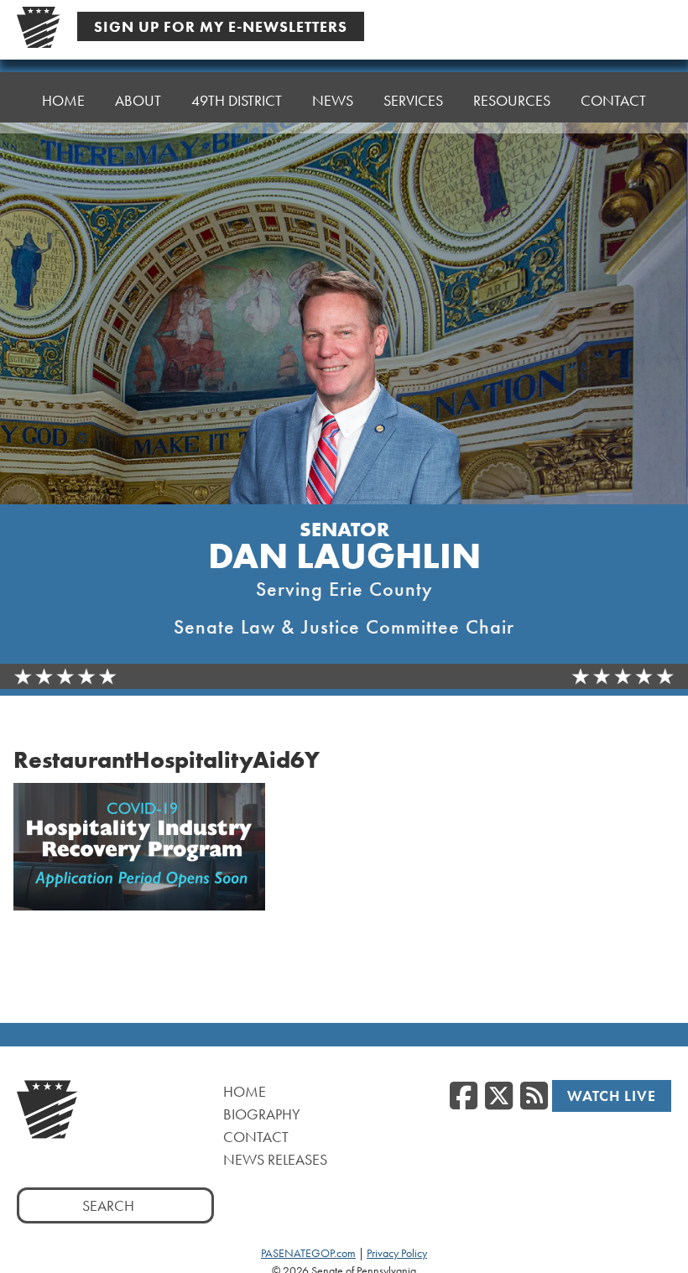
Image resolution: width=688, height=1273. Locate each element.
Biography (261, 1114)
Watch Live (611, 1095)
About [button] (138, 100)
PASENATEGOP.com (308, 1252)
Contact (613, 100)
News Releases (275, 1159)
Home (63, 100)
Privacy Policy (397, 1252)
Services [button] (413, 100)
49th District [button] (236, 100)
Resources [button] (511, 100)
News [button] (332, 100)
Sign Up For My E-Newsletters (220, 26)
